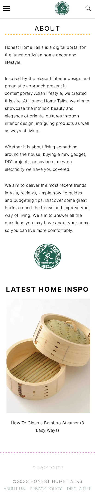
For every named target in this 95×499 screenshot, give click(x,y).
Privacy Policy (46, 488)
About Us (14, 488)
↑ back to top (47, 467)
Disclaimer (79, 488)
